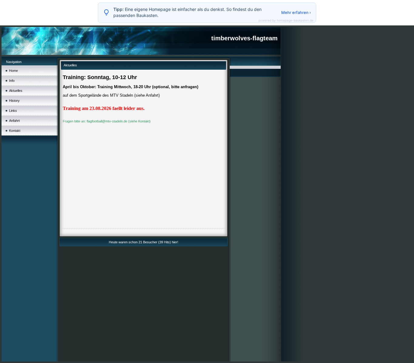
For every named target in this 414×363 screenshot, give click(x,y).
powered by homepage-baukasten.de (286, 20)
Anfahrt (14, 120)
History (14, 100)
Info (12, 80)
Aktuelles (15, 90)
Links (13, 110)
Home (13, 70)
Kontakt (14, 130)
